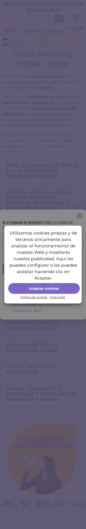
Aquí (61, 258)
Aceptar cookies (44, 288)
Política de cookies (34, 297)
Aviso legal (57, 297)
